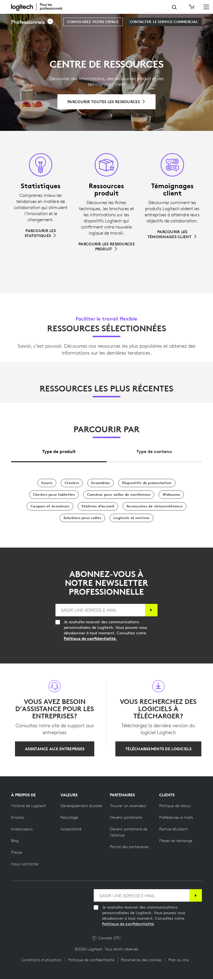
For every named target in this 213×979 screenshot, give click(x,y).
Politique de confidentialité (128, 923)
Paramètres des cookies (141, 959)
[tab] (58, 450)
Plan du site (178, 959)
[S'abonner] (151, 610)
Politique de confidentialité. (90, 638)
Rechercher (174, 7)
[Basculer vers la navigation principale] (206, 6)
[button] (32, 21)
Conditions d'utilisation (41, 959)
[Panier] (191, 7)
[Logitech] (40, 6)
